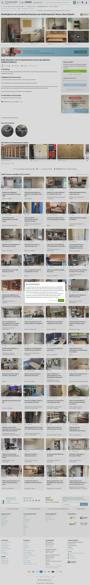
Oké (62, 300)
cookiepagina (29, 293)
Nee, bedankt (53, 300)
